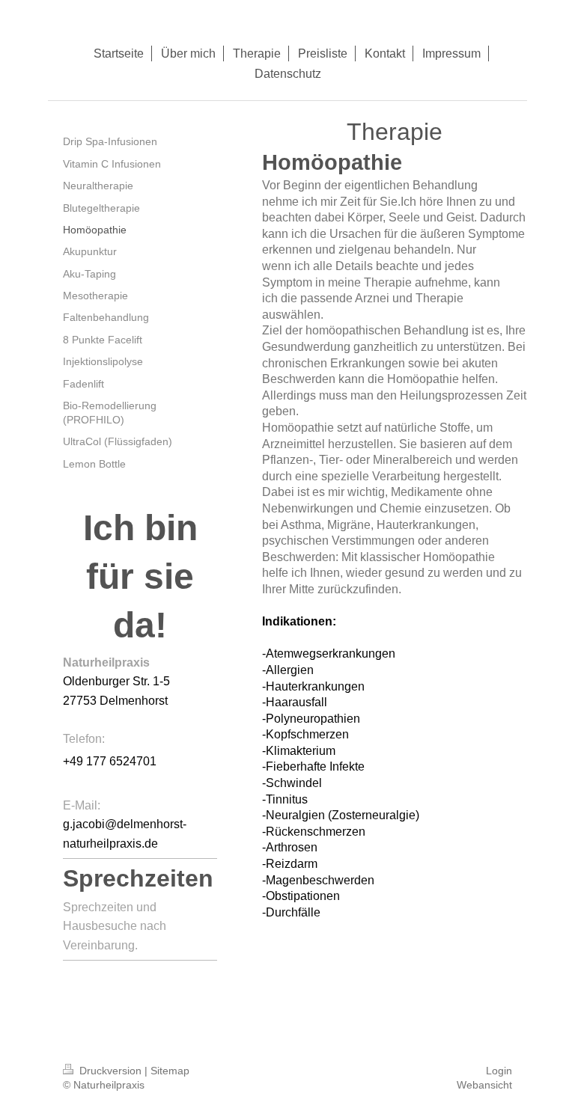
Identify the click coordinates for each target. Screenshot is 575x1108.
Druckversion (110, 1071)
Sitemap (169, 1071)
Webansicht (484, 1085)
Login (499, 1071)
